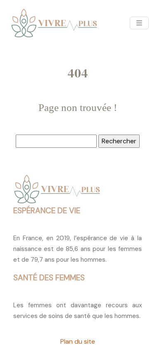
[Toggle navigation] (139, 23)
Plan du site (77, 341)
